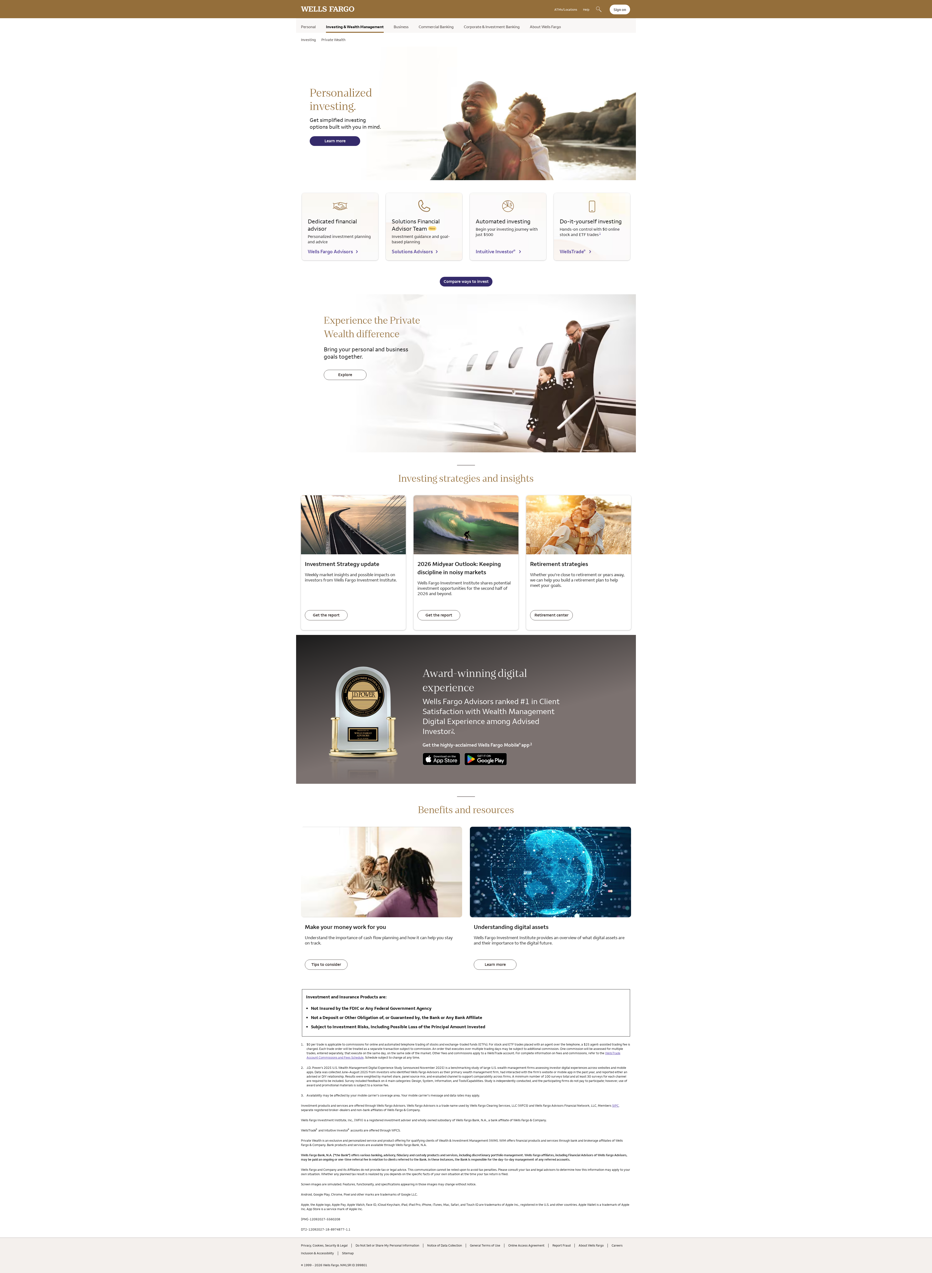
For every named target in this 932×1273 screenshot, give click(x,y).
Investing (308, 39)
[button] (441, 760)
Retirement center (551, 615)
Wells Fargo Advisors (330, 251)
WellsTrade (573, 251)
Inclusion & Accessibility (317, 1253)
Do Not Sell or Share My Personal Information (387, 1245)
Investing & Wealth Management (355, 26)
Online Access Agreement (526, 1245)
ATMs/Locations (565, 9)
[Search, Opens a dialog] (599, 10)
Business (401, 26)
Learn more (335, 140)
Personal (308, 26)
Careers (617, 1245)
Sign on (620, 9)
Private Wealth (333, 39)
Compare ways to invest (466, 281)
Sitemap (348, 1253)
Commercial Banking (436, 26)
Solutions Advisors (412, 251)
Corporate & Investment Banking (492, 26)
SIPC (615, 1105)
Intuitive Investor (496, 251)
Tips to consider (326, 964)
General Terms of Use (485, 1245)
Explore (345, 374)
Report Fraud (561, 1245)
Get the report (326, 615)
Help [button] (586, 9)
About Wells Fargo (545, 26)
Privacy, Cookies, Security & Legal (324, 1245)
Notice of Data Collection (444, 1245)
